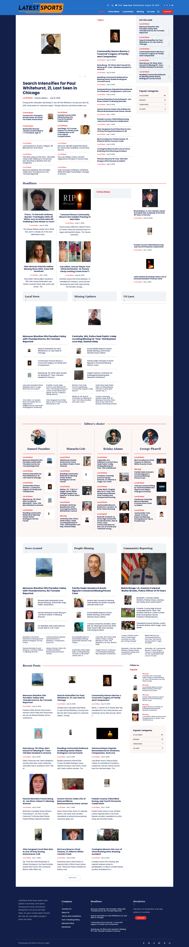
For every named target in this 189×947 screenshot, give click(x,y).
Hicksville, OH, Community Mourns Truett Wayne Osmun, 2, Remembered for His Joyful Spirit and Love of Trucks (155, 652)
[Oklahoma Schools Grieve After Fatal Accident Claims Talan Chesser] (87, 461)
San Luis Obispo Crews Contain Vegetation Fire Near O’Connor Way (73, 158)
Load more (72, 878)
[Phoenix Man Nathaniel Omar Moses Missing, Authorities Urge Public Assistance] (29, 602)
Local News (28, 98)
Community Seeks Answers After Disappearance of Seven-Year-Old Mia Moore (154, 718)
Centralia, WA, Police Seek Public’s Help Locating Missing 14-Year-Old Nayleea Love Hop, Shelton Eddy (94, 339)
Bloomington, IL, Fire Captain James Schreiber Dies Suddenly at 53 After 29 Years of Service (149, 213)
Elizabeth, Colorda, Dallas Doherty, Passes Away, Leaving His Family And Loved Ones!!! (150, 600)
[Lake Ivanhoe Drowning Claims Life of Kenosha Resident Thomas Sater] (150, 264)
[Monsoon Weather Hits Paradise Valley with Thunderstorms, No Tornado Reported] (45, 317)
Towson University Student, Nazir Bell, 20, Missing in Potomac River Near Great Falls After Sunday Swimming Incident (106, 400)
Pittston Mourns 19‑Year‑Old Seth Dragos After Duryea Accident (112, 160)
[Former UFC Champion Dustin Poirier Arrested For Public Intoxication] (50, 116)
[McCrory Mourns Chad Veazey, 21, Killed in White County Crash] (161, 461)
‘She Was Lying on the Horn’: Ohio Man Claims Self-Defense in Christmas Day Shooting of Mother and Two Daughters (39, 160)
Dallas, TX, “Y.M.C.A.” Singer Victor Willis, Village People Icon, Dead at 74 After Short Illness (70, 493)
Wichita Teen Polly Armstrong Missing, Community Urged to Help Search (82, 388)
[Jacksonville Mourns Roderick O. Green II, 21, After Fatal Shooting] (124, 506)
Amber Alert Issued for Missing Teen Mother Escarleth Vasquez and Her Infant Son (101, 602)
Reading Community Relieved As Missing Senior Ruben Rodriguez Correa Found (112, 79)
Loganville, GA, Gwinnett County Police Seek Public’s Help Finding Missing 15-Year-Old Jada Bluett (107, 464)
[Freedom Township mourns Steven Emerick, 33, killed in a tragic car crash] (124, 477)
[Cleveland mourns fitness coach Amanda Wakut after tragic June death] (128, 625)
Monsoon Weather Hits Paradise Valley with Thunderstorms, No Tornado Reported (36, 172)
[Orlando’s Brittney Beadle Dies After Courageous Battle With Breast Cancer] (87, 506)
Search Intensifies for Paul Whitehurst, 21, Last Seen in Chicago (50, 88)
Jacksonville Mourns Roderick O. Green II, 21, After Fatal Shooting (107, 507)
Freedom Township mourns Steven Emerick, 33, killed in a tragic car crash (106, 479)
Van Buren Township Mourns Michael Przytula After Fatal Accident (143, 502)
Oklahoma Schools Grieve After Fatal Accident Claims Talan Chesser (70, 463)
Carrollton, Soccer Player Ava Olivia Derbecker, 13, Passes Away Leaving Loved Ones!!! (75, 269)
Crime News (28, 112)
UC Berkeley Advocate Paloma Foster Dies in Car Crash (51, 627)
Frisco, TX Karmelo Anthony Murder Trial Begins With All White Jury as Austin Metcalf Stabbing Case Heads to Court (38, 218)
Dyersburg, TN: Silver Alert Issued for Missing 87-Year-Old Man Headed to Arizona (114, 67)
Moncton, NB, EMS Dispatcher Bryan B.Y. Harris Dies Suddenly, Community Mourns (73, 148)
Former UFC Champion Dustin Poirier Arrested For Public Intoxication (33, 117)
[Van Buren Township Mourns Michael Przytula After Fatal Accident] (161, 500)
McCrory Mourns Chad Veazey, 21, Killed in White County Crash (112, 140)
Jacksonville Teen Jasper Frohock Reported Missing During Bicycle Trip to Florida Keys (143, 517)
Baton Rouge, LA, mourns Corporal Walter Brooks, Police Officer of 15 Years (143, 589)
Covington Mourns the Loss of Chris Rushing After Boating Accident (113, 150)
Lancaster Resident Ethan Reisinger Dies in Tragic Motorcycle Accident (33, 387)
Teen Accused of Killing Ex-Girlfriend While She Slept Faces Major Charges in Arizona (73, 172)
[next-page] (85, 76)
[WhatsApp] (170, 943)
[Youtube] (172, 5)
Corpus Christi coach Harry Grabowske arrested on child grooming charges (129, 638)
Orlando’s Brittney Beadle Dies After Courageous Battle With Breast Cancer (68, 508)
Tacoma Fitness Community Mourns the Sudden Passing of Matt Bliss (75, 217)
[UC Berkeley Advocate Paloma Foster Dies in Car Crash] (29, 627)
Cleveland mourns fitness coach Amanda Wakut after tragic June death (151, 625)
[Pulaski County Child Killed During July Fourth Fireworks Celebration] (85, 116)
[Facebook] (164, 5)
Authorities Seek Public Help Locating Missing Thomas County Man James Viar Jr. (105, 388)
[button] (112, 5)
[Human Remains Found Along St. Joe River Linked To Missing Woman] (29, 614)
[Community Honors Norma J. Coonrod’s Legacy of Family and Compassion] (115, 36)
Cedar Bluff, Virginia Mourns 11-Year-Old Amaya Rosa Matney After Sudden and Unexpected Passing (106, 493)
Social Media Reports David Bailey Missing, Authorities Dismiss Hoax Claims (99, 350)
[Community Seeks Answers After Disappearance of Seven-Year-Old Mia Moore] (135, 717)
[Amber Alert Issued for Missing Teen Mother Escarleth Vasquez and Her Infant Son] (79, 602)
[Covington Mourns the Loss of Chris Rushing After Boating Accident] (107, 834)
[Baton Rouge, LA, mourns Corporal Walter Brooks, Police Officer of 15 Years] (143, 568)
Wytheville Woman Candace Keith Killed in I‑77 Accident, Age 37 (33, 131)
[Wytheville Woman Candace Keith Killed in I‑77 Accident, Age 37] (50, 130)
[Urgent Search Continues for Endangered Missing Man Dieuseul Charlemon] (79, 375)
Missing (63, 516)
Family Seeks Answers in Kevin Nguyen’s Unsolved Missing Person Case (100, 363)
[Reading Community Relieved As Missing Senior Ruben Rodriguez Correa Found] (50, 514)
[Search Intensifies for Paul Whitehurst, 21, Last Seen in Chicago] (53, 46)
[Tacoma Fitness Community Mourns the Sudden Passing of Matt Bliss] (75, 199)
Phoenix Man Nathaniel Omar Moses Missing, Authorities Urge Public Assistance (52, 602)
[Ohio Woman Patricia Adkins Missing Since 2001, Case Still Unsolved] (38, 251)
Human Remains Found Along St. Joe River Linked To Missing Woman (114, 100)
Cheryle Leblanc (41, 98)
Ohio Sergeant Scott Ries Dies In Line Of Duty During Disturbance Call (114, 130)
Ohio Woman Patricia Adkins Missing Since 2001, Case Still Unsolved (38, 269)
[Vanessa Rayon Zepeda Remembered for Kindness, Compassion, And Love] (107, 733)
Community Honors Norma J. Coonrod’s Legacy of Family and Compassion (113, 54)
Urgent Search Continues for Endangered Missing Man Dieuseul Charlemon (99, 375)
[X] (169, 5)
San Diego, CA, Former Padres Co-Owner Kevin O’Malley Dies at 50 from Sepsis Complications (68, 132)
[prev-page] (80, 76)
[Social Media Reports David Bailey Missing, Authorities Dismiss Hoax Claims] (79, 351)
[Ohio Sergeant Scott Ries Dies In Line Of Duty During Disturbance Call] (38, 834)
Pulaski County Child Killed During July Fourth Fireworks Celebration (67, 118)
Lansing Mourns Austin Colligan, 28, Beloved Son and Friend (38, 147)
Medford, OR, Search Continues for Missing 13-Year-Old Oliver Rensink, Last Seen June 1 (82, 399)
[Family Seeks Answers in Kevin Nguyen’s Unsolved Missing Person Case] (79, 363)
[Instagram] (167, 5)
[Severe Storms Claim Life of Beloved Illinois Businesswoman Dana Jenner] (72, 784)
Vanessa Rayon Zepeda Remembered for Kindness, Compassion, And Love (114, 90)
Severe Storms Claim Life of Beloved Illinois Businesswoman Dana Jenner (114, 110)
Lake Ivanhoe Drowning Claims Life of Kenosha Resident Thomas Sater (150, 278)
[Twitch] (159, 943)
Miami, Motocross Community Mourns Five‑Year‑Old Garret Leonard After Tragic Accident (153, 639)
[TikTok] (154, 943)
